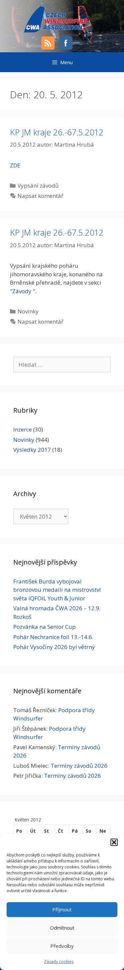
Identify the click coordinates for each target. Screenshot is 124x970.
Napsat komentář (40, 196)
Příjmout (62, 909)
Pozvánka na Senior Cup (44, 626)
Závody (21, 291)
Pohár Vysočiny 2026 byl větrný (54, 647)
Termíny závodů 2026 (79, 765)
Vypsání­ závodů (38, 185)
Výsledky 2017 (32, 449)
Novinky (28, 311)
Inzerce (22, 429)
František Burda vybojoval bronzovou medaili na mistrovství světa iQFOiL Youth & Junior (57, 589)
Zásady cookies (58, 961)
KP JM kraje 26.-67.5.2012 (56, 132)
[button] (114, 842)
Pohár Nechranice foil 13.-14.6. (53, 637)
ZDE (15, 165)
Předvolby (62, 946)
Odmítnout (62, 927)
